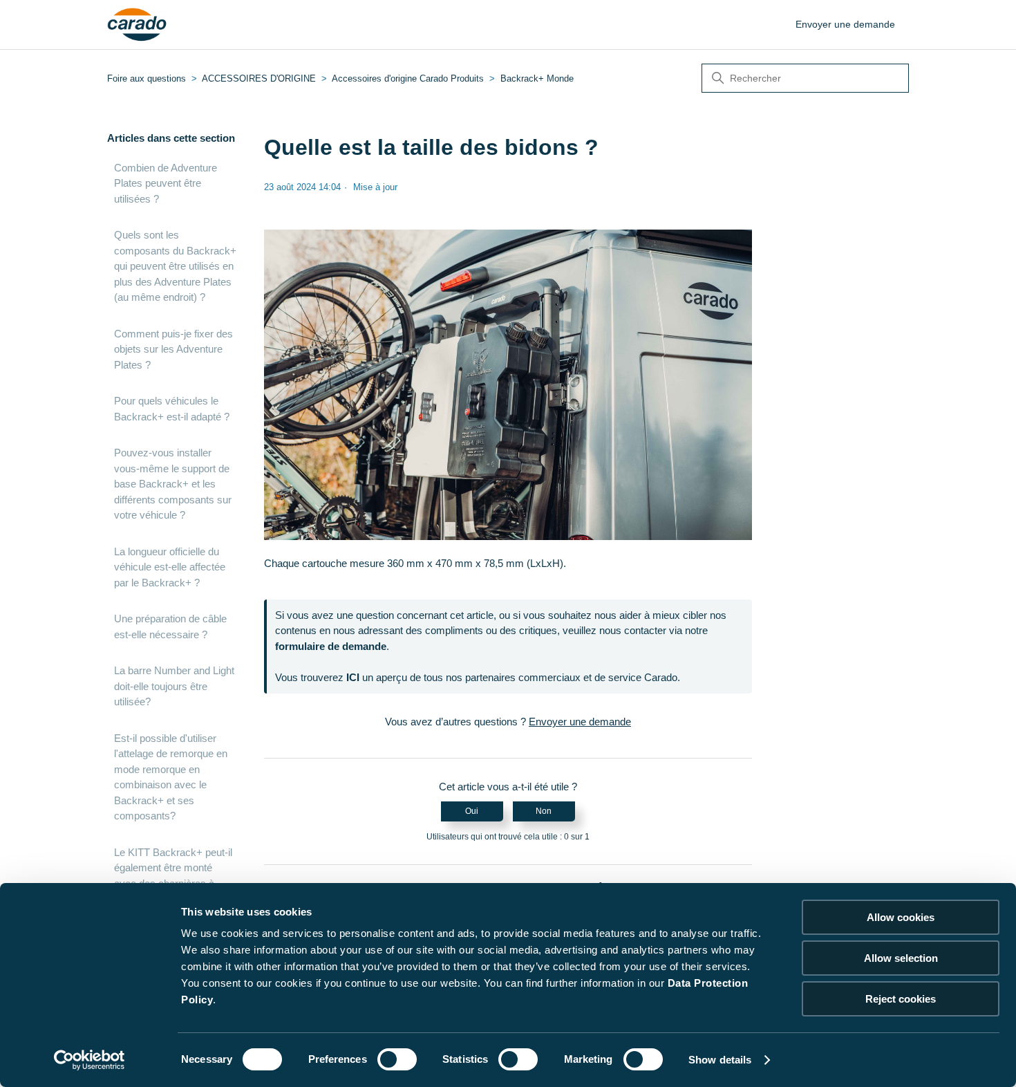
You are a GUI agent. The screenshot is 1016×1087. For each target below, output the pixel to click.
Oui (471, 811)
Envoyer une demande (845, 24)
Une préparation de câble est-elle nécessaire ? (170, 626)
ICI (352, 677)
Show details (719, 1060)
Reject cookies (900, 999)
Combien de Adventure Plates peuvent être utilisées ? (165, 183)
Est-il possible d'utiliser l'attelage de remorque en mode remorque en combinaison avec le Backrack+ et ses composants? (170, 777)
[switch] (397, 1059)
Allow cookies (900, 917)
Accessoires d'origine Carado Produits (408, 78)
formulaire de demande (330, 646)
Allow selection (901, 958)
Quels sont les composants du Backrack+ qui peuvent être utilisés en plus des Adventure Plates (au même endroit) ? (175, 266)
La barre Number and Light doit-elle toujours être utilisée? (174, 686)
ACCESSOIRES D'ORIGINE (259, 78)
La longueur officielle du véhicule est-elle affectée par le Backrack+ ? (169, 567)
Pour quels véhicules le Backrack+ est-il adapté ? (171, 408)
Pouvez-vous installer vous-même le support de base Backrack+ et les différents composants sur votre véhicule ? (173, 484)
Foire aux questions (146, 78)
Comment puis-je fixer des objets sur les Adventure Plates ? (173, 349)
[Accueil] (137, 25)
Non (544, 811)
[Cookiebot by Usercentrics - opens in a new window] (89, 1060)
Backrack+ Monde (537, 78)
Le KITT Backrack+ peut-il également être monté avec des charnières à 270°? (173, 875)
